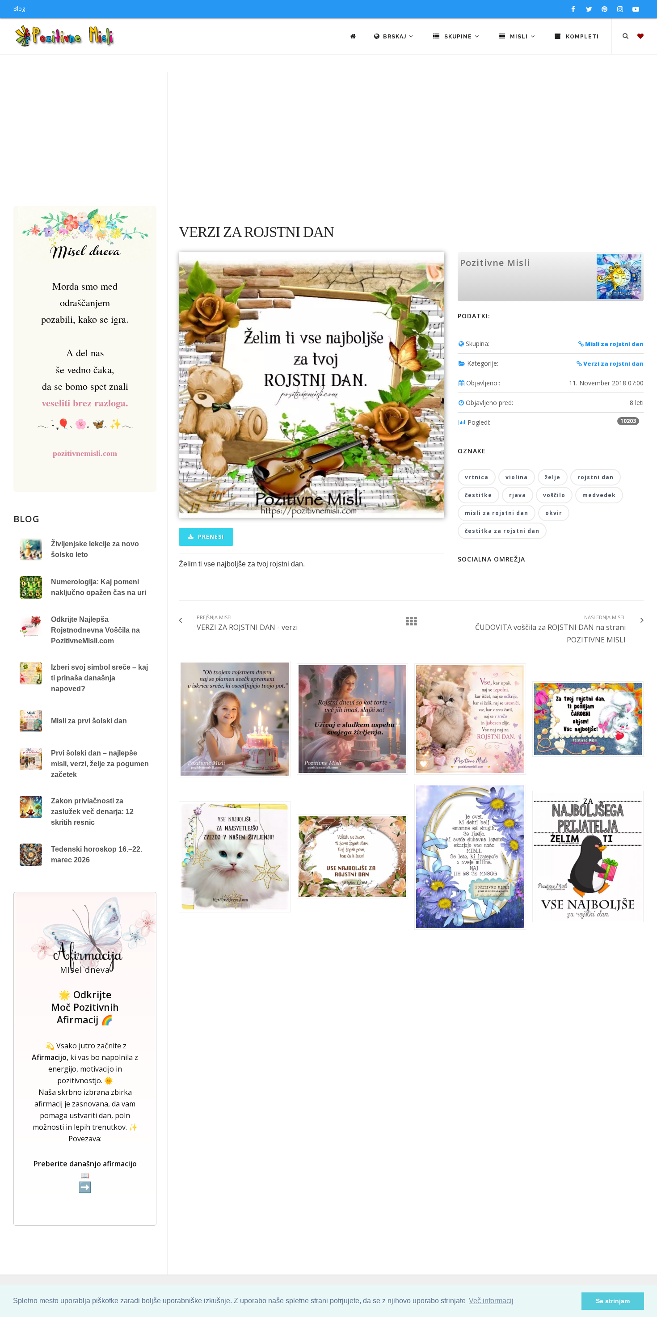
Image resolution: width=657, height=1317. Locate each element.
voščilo (554, 495)
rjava (517, 495)
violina (516, 477)
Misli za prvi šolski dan (89, 721)
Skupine (458, 37)
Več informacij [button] (491, 1300)
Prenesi (210, 536)
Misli (519, 37)
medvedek (599, 495)
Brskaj (395, 37)
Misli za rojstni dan (614, 344)
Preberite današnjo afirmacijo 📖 (85, 1176)
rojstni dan (595, 477)
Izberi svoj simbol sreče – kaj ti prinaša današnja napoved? (99, 677)
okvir (553, 513)
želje (552, 477)
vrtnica (477, 477)
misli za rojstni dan (496, 513)
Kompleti (581, 37)
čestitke (478, 495)
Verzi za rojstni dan (613, 363)
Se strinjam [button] (613, 1300)
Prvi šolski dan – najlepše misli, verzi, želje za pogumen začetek (100, 763)
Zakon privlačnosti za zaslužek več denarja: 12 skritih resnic (92, 811)
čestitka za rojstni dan (502, 531)
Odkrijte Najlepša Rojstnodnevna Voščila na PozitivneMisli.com (95, 630)
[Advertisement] (328, 139)
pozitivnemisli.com (85, 453)
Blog (19, 9)
